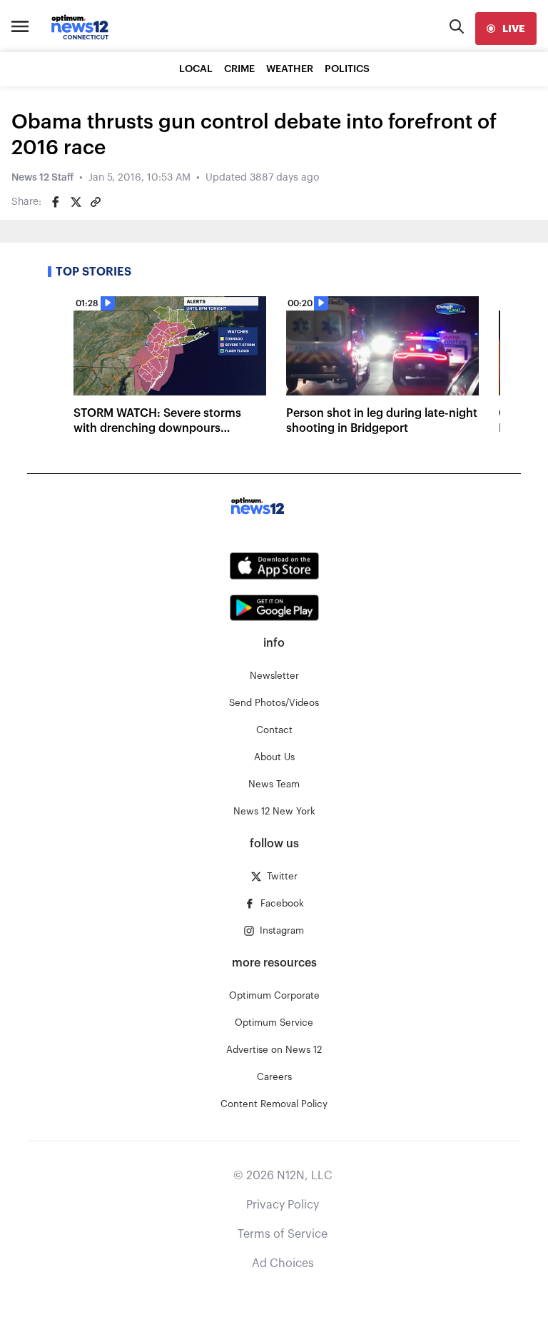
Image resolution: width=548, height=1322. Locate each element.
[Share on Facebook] (55, 202)
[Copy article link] (95, 202)
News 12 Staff (42, 178)
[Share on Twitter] (75, 202)
